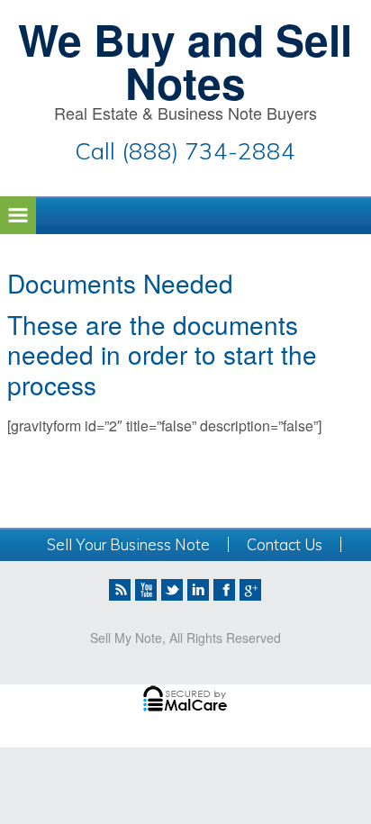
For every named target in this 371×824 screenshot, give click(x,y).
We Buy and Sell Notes (185, 60)
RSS (120, 590)
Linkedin (198, 590)
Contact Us (284, 544)
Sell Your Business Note (128, 544)
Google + (250, 590)
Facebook (224, 590)
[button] (18, 215)
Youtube (146, 590)
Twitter (172, 590)
